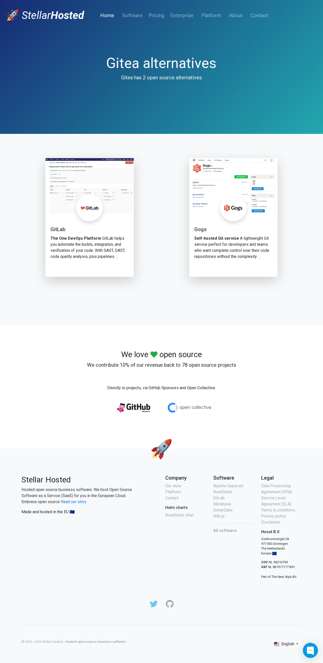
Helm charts (176, 507)
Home (108, 15)
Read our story (74, 501)
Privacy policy (273, 516)
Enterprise (181, 15)
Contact (259, 15)
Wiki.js (219, 516)
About (236, 15)
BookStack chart (179, 515)
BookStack (222, 491)
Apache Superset (228, 485)
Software (132, 15)
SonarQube (223, 510)
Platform (211, 15)
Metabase (222, 504)
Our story (173, 485)
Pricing (156, 15)
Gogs (200, 229)
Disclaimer (270, 522)
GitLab (57, 229)
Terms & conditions (278, 510)
